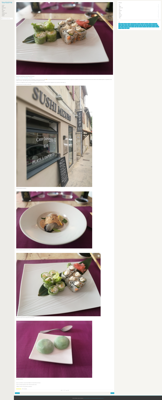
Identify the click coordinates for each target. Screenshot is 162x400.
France (129, 25)
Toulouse (123, 28)
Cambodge (142, 23)
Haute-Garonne (132, 25)
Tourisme (120, 16)
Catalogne (150, 23)
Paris (137, 26)
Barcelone (139, 23)
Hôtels (3, 6)
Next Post (112, 393)
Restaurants (4, 7)
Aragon (122, 23)
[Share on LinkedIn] (66, 390)
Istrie (140, 25)
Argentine (125, 23)
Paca (135, 26)
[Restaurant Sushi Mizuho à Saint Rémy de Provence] (64, 75)
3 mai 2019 (22, 77)
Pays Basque (144, 26)
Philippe (18, 77)
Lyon (119, 26)
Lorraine (157, 25)
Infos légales (98, 398)
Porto (147, 26)
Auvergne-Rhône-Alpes (133, 23)
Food (119, 9)
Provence (31, 77)
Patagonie (140, 26)
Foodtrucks (120, 10)
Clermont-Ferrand (154, 23)
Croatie (123, 25)
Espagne (126, 25)
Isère (142, 25)
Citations (3, 10)
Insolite (120, 13)
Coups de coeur (4, 13)
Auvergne (129, 23)
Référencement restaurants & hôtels (92, 398)
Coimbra (120, 25)
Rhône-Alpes (157, 26)
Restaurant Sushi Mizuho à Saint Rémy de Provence (25, 76)
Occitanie (133, 26)
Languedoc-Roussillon (148, 25)
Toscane (120, 28)
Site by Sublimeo (86, 398)
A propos (3, 14)
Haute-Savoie (137, 25)
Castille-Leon (146, 23)
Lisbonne (154, 25)
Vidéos (3, 11)
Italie (144, 25)
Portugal (150, 26)
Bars (2, 9)
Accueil (3, 5)
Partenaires (102, 398)
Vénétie (128, 28)
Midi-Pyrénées (126, 26)
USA (125, 28)
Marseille (122, 26)
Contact (3, 15)
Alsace (119, 23)
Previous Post (17, 393)
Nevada (130, 26)
